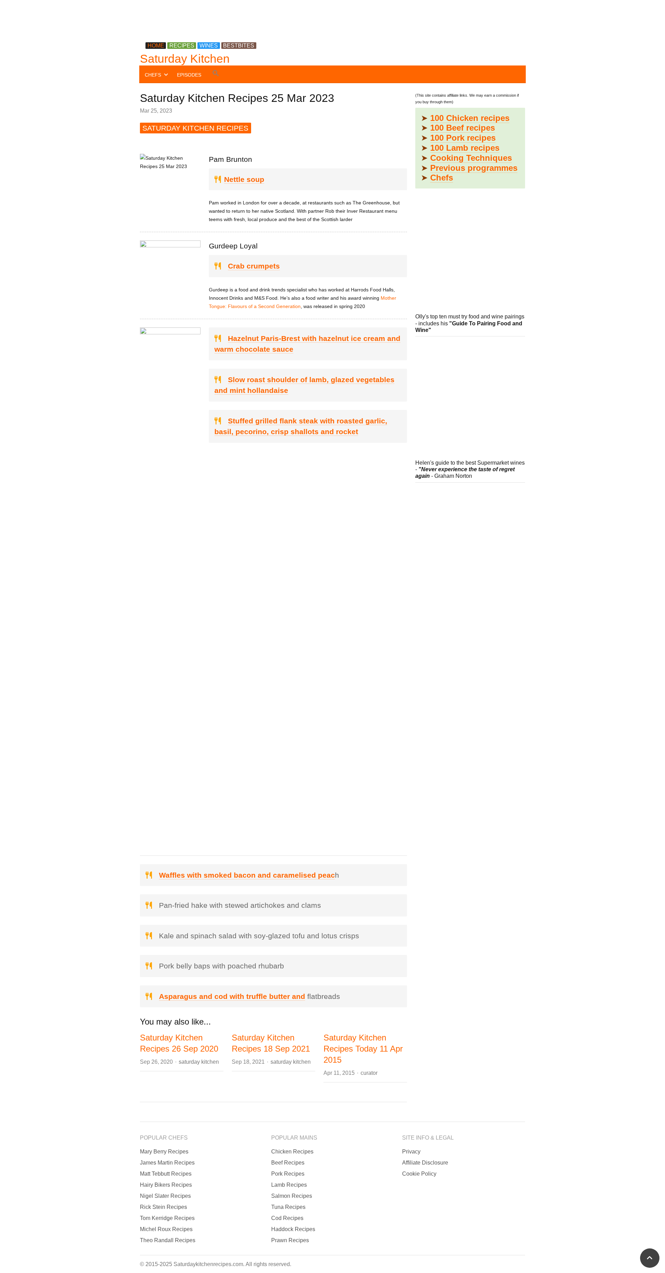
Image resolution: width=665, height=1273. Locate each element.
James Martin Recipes (167, 1163)
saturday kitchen (199, 1062)
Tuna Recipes (288, 1207)
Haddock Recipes (293, 1229)
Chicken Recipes (292, 1152)
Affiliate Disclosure (425, 1163)
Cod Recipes (287, 1218)
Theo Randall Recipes (167, 1240)
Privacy (411, 1152)
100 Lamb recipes (464, 147)
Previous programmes (473, 168)
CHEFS (153, 75)
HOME (156, 46)
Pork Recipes (287, 1174)
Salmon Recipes (291, 1196)
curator (369, 1073)
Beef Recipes (287, 1163)
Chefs (441, 177)
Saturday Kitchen (185, 58)
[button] (216, 74)
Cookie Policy (419, 1174)
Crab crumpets (254, 266)
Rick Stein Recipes (163, 1207)
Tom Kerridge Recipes (167, 1218)
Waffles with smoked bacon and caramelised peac (247, 875)
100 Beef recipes (462, 127)
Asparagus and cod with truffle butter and (232, 996)
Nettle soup (244, 179)
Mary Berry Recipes (164, 1152)
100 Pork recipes (463, 137)
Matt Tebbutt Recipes (166, 1174)
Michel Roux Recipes (166, 1229)
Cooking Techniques (471, 158)
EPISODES (189, 75)
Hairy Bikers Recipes (166, 1185)
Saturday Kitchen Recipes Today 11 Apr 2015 (363, 1048)
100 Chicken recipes (469, 118)
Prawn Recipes (290, 1240)
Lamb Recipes (289, 1185)
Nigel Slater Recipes (165, 1196)
